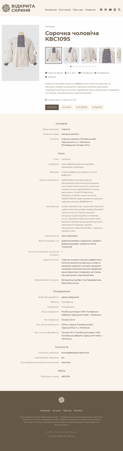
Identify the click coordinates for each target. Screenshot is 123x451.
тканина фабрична (71, 172)
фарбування (86, 201)
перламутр (67, 167)
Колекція (51, 9)
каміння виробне (85, 164)
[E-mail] (105, 9)
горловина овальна (77, 219)
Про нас (78, 9)
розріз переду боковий (91, 209)
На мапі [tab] (66, 107)
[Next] (36, 53)
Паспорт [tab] (52, 107)
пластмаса (78, 167)
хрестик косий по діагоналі (78, 186)
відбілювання (68, 180)
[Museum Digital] (115, 9)
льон (64, 164)
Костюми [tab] (81, 107)
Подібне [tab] (97, 107)
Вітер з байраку (68, 436)
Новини (90, 9)
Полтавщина (102, 73)
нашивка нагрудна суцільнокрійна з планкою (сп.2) (80, 215)
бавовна (71, 164)
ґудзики (85, 172)
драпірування (84, 189)
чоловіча (51, 77)
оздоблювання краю (72, 198)
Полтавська (87, 73)
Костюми (65, 9)
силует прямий (69, 206)
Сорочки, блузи (55, 73)
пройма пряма (78, 222)
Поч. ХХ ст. (72, 73)
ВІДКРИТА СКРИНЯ (20, 8)
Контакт (78, 410)
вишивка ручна (84, 183)
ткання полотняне (88, 195)
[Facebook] (101, 9)
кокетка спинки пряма (73, 212)
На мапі (56, 410)
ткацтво (76, 195)
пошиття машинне (83, 192)
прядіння (66, 195)
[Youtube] (110, 9)
